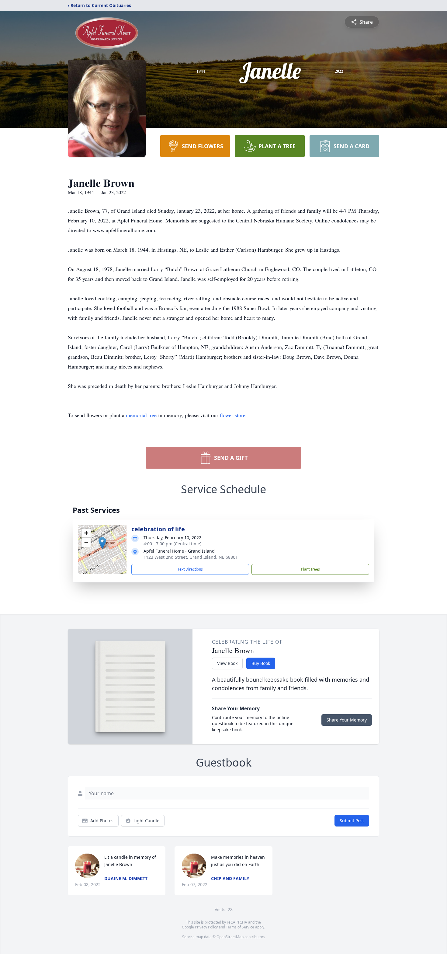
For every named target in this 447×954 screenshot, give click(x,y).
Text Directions (190, 569)
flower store (232, 415)
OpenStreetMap (230, 936)
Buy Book (260, 663)
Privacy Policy (206, 927)
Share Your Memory (347, 720)
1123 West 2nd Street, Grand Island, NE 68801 (191, 557)
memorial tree (141, 415)
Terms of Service (240, 927)
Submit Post (352, 820)
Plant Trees (310, 569)
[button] (102, 543)
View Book (227, 663)
